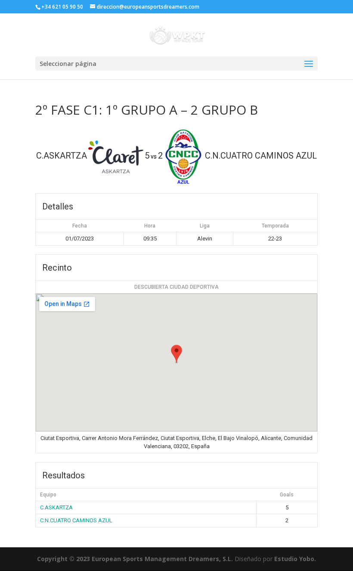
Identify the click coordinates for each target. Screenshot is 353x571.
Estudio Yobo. (295, 559)
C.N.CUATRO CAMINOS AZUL (76, 520)
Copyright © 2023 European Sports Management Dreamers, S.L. (135, 559)
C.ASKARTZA (56, 507)
